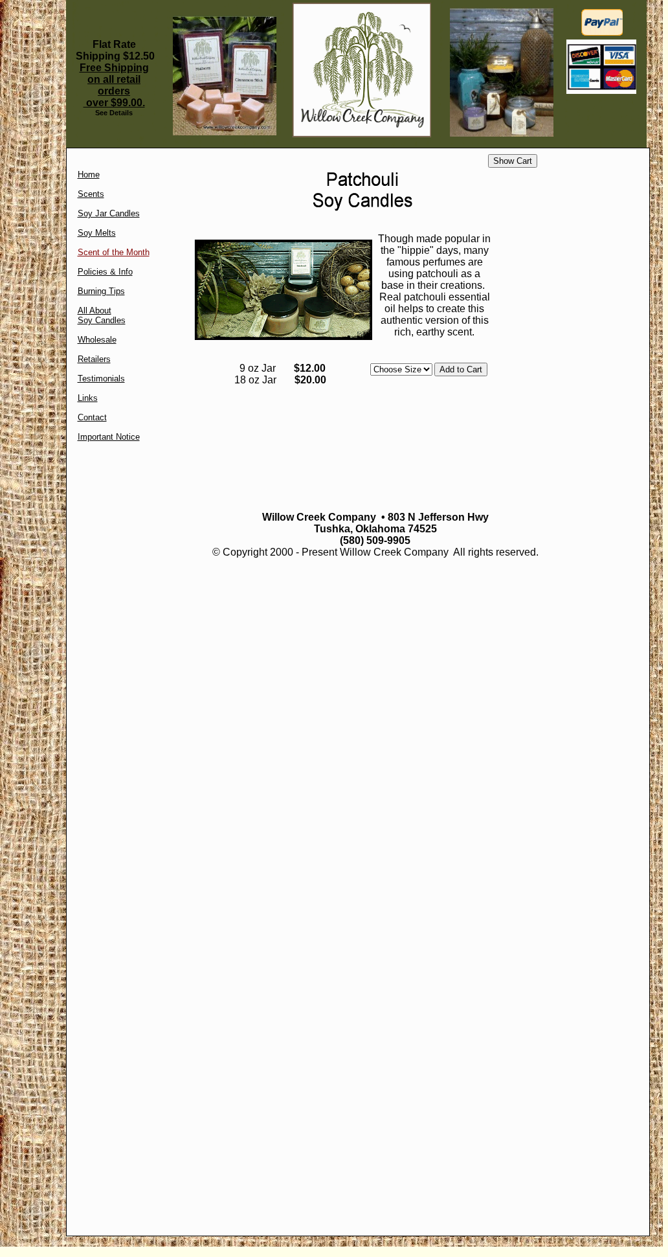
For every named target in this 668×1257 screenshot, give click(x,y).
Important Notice (109, 437)
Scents (91, 194)
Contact (92, 417)
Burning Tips (101, 291)
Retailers (94, 359)
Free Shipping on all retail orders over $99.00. (114, 85)
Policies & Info (105, 272)
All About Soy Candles (102, 315)
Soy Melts (97, 233)
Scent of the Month (114, 252)
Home (89, 174)
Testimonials (101, 378)
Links (88, 398)
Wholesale (97, 340)
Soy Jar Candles (109, 213)
